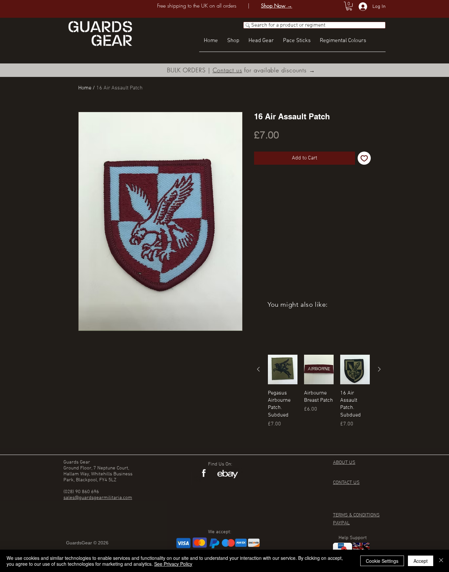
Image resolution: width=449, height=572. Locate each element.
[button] (349, 6)
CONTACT (343, 483)
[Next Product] (379, 369)
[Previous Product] (258, 369)
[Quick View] (282, 369)
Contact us (227, 70)
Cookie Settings (382, 561)
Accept (421, 561)
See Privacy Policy (173, 563)
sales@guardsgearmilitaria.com (97, 498)
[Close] (441, 561)
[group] (318, 398)
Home (84, 88)
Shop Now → (276, 5)
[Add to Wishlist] (364, 158)
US (356, 483)
